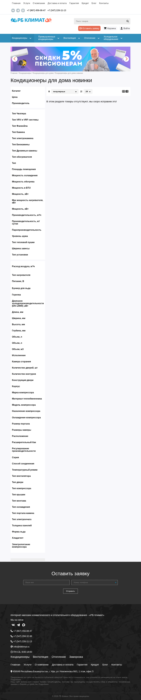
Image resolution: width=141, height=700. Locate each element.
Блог (94, 3)
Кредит (85, 3)
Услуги (26, 3)
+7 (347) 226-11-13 (57, 10)
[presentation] (14, 59)
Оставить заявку (90, 28)
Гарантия (74, 3)
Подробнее (16, 679)
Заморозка (76, 656)
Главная (16, 3)
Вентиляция (40, 656)
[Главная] (40, 22)
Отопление (59, 656)
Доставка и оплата (57, 3)
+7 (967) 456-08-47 (36, 10)
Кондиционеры (20, 656)
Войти (127, 28)
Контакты (104, 3)
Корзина (111, 28)
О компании (39, 3)
